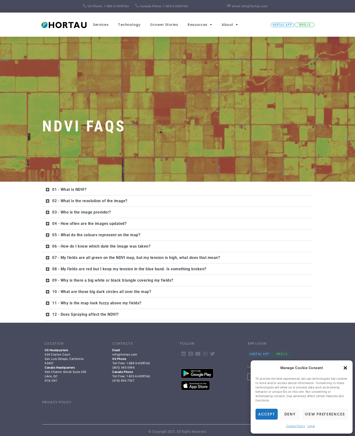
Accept (266, 414)
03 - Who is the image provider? (81, 212)
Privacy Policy (56, 402)
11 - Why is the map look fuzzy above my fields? (97, 303)
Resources (197, 24)
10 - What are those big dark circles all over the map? (101, 291)
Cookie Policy (295, 426)
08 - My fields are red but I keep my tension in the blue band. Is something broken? (129, 269)
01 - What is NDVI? (69, 189)
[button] (345, 367)
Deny (290, 414)
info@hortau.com (254, 6)
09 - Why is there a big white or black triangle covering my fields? (112, 280)
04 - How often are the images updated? (89, 223)
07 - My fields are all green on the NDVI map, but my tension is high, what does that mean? (136, 257)
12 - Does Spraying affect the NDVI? (85, 314)
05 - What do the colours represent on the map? (96, 235)
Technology (129, 24)
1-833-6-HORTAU (175, 6)
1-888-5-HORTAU (116, 6)
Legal (311, 426)
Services (100, 24)
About (227, 24)
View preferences (325, 414)
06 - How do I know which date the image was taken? (101, 246)
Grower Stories (164, 24)
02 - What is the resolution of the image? (90, 201)
